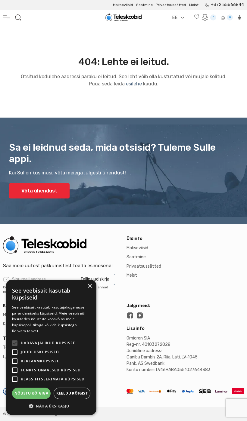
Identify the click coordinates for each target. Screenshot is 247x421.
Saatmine (144, 5)
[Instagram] (139, 315)
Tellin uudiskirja (94, 279)
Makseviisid (123, 5)
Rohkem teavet (25, 330)
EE (174, 17)
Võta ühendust (39, 191)
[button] (51, 406)
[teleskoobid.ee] (61, 245)
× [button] (89, 286)
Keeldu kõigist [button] (72, 393)
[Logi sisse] (239, 17)
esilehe (134, 84)
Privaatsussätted (171, 5)
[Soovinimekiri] (197, 17)
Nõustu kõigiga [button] (31, 393)
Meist (194, 5)
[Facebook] (130, 315)
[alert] (51, 347)
